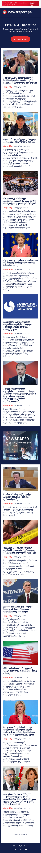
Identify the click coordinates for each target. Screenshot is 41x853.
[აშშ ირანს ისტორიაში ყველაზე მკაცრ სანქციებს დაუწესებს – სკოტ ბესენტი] (20, 653)
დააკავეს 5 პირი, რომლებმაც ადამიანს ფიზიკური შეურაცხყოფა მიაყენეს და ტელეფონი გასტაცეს (19, 550)
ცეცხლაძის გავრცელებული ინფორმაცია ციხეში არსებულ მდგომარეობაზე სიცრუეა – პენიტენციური (17, 326)
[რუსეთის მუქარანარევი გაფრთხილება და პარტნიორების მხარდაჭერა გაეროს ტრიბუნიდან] (20, 183)
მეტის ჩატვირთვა (19, 834)
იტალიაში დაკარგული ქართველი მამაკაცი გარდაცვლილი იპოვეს (19, 140)
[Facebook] (15, 850)
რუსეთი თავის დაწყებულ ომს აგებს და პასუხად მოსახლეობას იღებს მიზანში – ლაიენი (20, 262)
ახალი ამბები (8, 87)
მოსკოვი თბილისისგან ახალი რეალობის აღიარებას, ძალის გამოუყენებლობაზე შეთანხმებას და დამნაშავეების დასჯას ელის (19, 731)
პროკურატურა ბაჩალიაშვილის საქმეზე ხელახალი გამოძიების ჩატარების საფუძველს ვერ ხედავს (20, 80)
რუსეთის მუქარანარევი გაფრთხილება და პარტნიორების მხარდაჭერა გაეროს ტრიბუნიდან (19, 201)
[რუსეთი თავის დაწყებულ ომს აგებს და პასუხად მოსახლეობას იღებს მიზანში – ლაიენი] (20, 245)
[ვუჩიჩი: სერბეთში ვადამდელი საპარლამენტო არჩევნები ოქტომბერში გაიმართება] (20, 591)
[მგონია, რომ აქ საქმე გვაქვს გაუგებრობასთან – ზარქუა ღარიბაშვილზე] (20, 479)
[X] (20, 850)
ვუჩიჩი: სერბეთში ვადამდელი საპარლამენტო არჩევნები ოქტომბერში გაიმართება (17, 609)
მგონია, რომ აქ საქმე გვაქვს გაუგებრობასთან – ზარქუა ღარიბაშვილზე (17, 496)
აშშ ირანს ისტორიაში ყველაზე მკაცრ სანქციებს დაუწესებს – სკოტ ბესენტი (20, 670)
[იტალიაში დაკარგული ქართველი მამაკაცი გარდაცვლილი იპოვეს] (20, 124)
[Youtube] (26, 850)
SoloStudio (24, 846)
